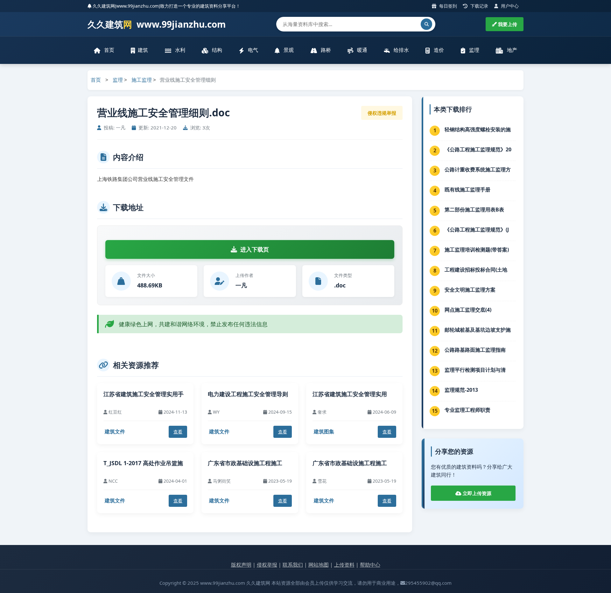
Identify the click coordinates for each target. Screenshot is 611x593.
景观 (288, 49)
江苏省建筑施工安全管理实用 (350, 394)
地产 (511, 49)
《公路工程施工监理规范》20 (478, 149)
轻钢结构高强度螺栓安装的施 (478, 129)
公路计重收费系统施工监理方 (478, 169)
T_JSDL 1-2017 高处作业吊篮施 (143, 463)
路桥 (325, 49)
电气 (252, 49)
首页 (108, 49)
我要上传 (507, 24)
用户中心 (509, 6)
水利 (179, 49)
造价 (438, 49)
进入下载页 (254, 249)
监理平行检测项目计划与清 (475, 369)
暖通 (361, 49)
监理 (473, 49)
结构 (216, 49)
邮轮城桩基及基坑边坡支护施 (478, 329)
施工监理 (141, 79)
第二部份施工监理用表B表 (474, 209)
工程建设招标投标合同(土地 (476, 269)
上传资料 (344, 564)
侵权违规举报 (382, 113)
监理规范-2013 (461, 389)
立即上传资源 (476, 493)
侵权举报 (267, 564)
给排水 (400, 49)
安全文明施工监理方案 (470, 289)
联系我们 (293, 564)
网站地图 (318, 564)
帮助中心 (370, 564)
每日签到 (447, 6)
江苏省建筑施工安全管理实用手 (143, 394)
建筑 (143, 49)
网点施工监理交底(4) (468, 309)
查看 (177, 432)
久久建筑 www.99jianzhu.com (157, 24)
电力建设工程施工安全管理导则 (248, 394)
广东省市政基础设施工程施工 (245, 463)
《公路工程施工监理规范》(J (477, 229)
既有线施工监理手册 (467, 189)
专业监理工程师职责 (467, 409)
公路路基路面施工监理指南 (475, 349)
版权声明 (241, 564)
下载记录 (478, 6)
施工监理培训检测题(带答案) (477, 249)
